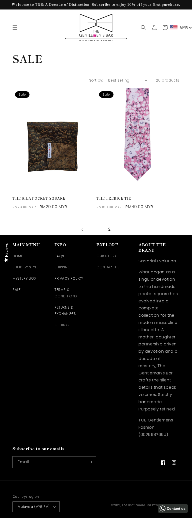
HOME (17, 255)
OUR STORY (106, 255)
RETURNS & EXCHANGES (65, 310)
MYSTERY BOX (24, 278)
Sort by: (96, 80)
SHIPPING (62, 267)
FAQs (59, 255)
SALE (16, 289)
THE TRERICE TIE (113, 198)
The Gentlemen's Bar (136, 505)
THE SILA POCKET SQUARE (38, 198)
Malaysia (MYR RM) (34, 506)
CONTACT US (108, 267)
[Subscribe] (90, 462)
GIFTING (61, 324)
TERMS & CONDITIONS (65, 292)
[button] (15, 27)
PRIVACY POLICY (68, 278)
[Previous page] (82, 229)
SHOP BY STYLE (25, 267)
